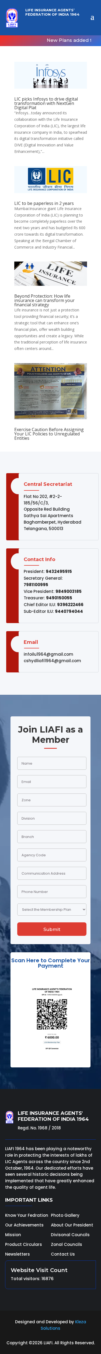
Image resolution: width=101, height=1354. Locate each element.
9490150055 (59, 598)
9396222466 (70, 604)
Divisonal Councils (70, 1235)
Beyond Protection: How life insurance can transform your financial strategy (44, 300)
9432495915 (59, 571)
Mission (13, 1235)
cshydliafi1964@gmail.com (52, 661)
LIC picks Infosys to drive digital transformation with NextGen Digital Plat (46, 103)
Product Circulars (23, 1244)
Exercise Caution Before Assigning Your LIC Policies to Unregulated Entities (49, 434)
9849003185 (68, 591)
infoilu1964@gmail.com (48, 654)
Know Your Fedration (26, 1215)
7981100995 (36, 584)
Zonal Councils (66, 1244)
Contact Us (63, 1254)
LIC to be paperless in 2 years (44, 203)
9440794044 (69, 611)
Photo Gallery (65, 1215)
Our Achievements (24, 1225)
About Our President (72, 1225)
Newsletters (17, 1254)
